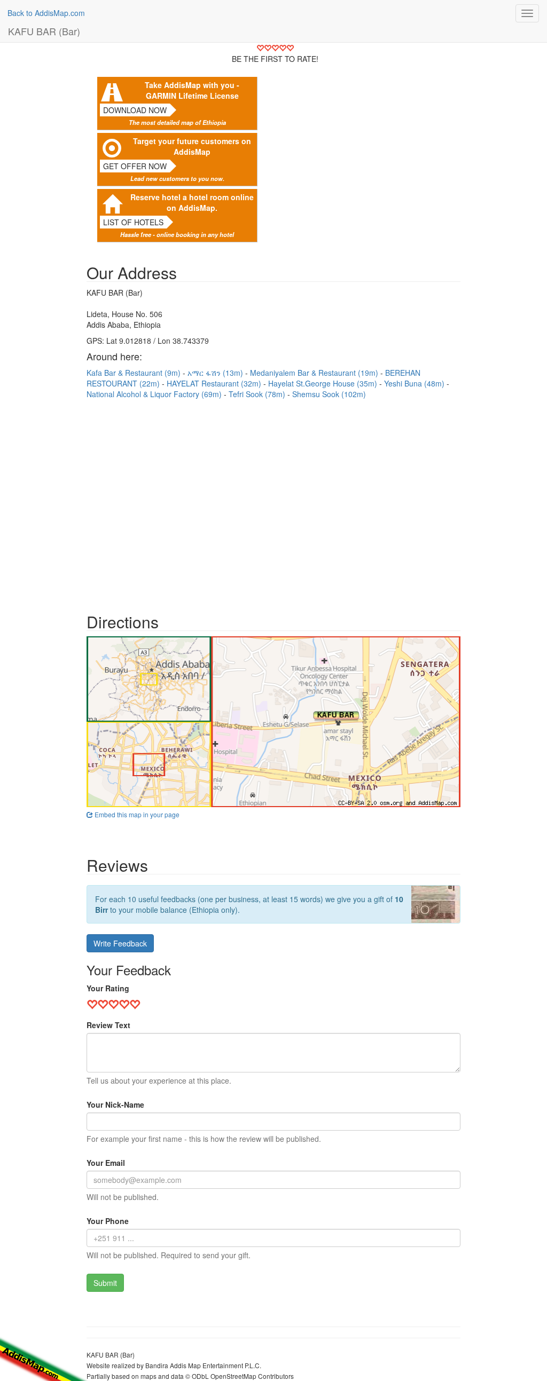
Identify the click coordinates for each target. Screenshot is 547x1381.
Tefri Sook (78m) (258, 394)
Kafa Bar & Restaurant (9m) (135, 372)
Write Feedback (120, 943)
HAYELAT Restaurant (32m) (215, 383)
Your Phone (108, 1221)
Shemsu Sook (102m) (329, 394)
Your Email (106, 1162)
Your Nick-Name (115, 1104)
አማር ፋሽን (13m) (216, 372)
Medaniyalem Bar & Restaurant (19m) (315, 372)
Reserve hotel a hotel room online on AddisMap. (192, 202)
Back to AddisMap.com (46, 12)
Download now (135, 110)
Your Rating (108, 988)
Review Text (108, 1025)
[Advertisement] (273, 500)
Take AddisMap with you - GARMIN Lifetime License (192, 90)
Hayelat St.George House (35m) (323, 383)
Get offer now (135, 166)
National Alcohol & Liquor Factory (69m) (155, 394)
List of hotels (133, 222)
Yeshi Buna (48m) (415, 383)
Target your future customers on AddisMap (192, 146)
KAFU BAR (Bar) (44, 31)
